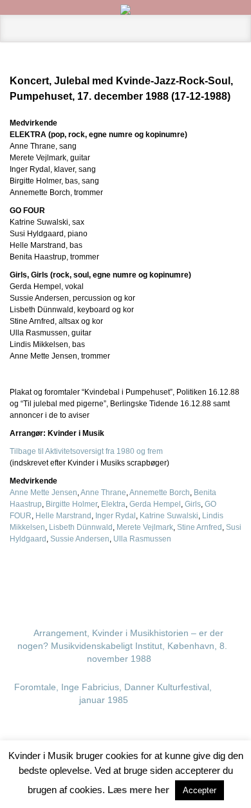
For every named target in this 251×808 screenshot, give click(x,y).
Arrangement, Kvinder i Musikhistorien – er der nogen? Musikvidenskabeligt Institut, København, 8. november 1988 (122, 646)
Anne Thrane (103, 492)
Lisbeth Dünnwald (81, 527)
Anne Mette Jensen (43, 492)
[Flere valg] (232, 576)
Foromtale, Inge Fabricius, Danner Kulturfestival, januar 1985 (113, 693)
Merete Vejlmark (144, 527)
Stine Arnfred (199, 527)
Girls (193, 504)
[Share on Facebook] (150, 576)
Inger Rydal (115, 515)
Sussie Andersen (79, 538)
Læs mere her (138, 789)
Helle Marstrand (63, 515)
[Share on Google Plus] (171, 576)
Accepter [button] (199, 790)
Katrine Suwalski (169, 515)
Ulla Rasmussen (142, 538)
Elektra (113, 504)
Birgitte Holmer (71, 504)
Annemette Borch (159, 492)
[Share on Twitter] (129, 576)
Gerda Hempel (155, 504)
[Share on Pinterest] (191, 576)
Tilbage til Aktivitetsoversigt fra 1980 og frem (86, 451)
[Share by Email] (212, 576)
